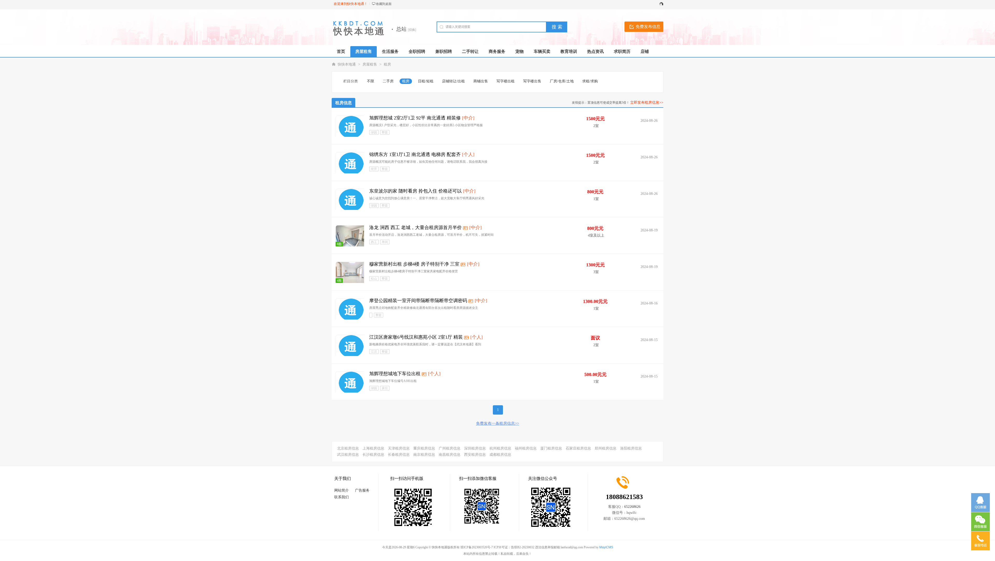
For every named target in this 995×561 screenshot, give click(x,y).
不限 (370, 81)
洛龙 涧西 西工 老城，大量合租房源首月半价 (415, 227)
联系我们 (341, 497)
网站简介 (341, 490)
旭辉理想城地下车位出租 (395, 373)
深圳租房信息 (475, 448)
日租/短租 (425, 81)
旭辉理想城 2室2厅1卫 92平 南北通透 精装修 (415, 117)
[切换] (412, 30)
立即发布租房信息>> (646, 102)
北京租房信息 (348, 448)
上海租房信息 (373, 448)
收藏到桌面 (384, 4)
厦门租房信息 (551, 448)
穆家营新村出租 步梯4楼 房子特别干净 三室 (414, 264)
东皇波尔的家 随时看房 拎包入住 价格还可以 (415, 191)
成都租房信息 (500, 455)
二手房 (388, 81)
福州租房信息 (526, 448)
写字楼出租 (505, 81)
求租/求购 (590, 81)
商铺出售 (480, 81)
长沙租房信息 (373, 455)
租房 (387, 64)
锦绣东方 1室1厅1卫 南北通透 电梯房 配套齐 (415, 154)
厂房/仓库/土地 (562, 81)
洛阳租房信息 (631, 448)
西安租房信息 (475, 455)
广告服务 (362, 490)
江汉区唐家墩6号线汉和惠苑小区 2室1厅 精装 (416, 337)
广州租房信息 (449, 448)
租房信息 (343, 103)
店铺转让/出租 (453, 81)
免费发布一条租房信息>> (497, 423)
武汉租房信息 (348, 455)
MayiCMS (606, 547)
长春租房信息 (399, 455)
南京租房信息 (424, 455)
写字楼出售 (532, 81)
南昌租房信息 (449, 455)
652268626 (632, 507)
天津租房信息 (399, 448)
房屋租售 (370, 64)
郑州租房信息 (605, 448)
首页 (341, 51)
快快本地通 (347, 64)
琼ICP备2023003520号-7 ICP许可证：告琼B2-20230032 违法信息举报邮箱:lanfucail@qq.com (521, 547)
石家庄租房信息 (578, 448)
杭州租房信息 (500, 448)
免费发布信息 (648, 26)
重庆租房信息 (424, 448)
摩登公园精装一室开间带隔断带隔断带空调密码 (418, 300)
